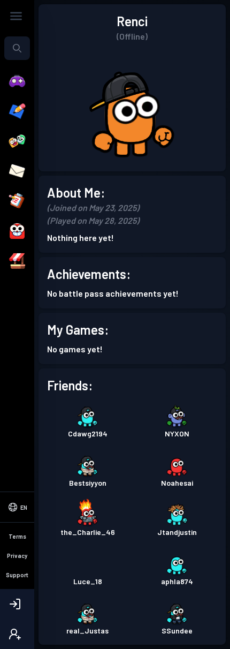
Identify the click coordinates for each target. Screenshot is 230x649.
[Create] (17, 111)
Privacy (17, 555)
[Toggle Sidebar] (16, 16)
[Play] (17, 81)
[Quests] (17, 201)
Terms (17, 536)
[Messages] (17, 171)
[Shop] (17, 261)
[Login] (17, 604)
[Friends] (17, 141)
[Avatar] (17, 231)
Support (17, 574)
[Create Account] (17, 634)
